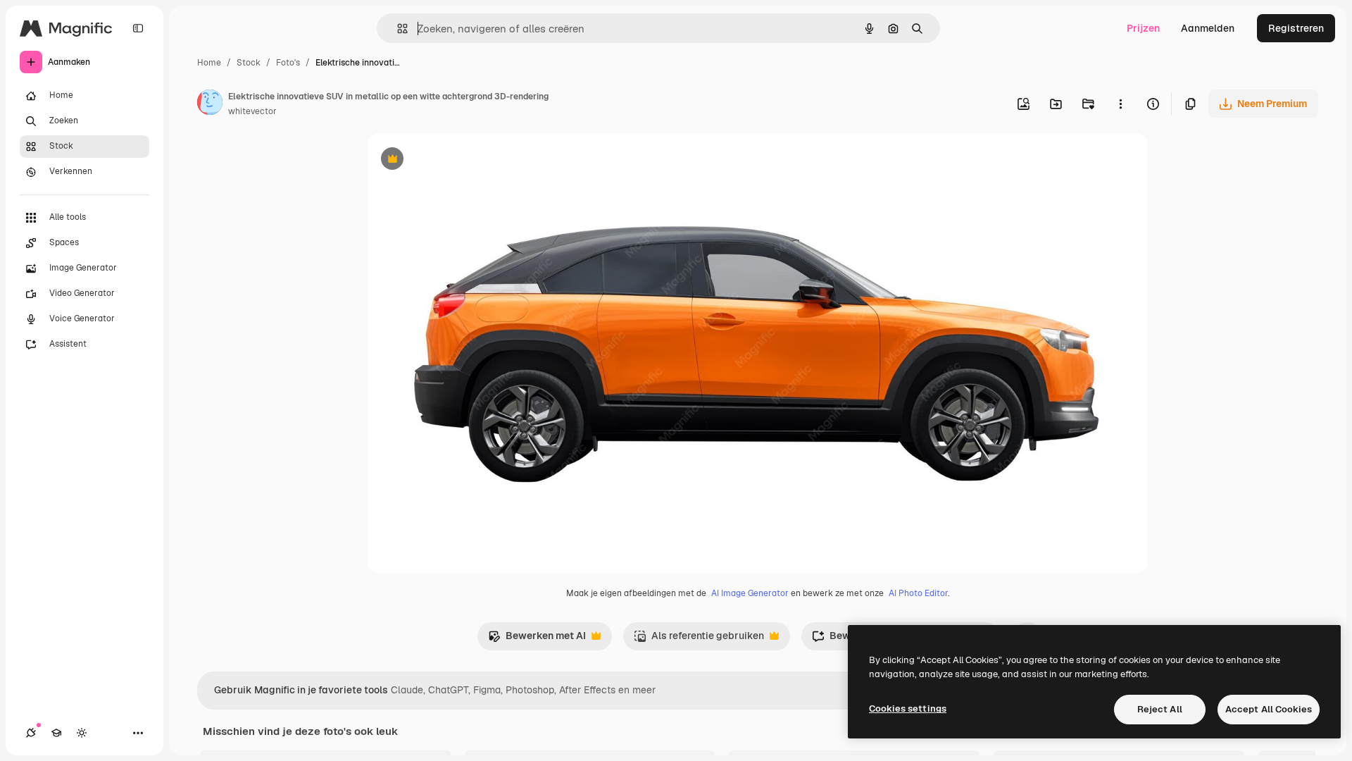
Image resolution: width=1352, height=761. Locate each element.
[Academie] (56, 733)
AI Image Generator (750, 593)
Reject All (1159, 709)
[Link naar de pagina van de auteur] (210, 104)
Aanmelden (1207, 28)
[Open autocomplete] (396, 28)
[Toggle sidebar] (138, 28)
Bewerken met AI (537, 639)
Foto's (288, 62)
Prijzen (1143, 28)
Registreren (1296, 28)
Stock (249, 62)
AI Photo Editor (918, 593)
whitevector (252, 111)
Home (209, 62)
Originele (459, 160)
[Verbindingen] (31, 733)
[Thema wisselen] (81, 733)
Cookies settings (907, 708)
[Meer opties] (1120, 103)
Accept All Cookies (1268, 709)
